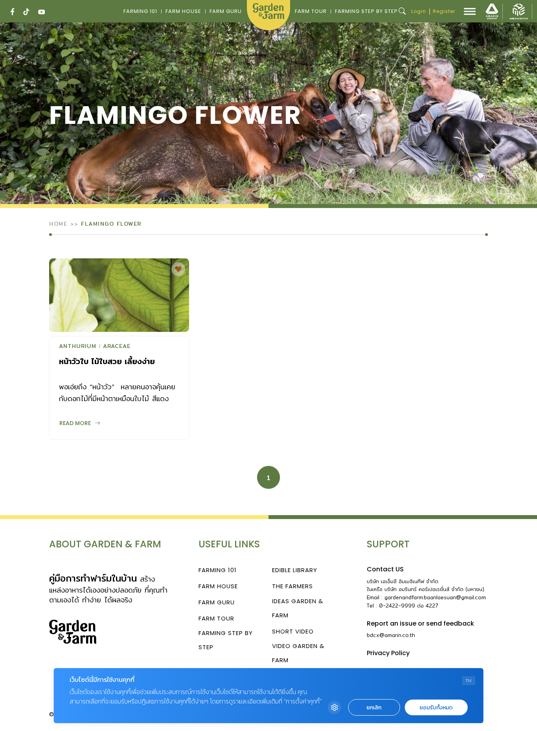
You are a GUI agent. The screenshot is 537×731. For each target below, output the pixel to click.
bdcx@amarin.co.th (391, 635)
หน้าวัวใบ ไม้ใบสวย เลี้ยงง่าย (107, 361)
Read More (75, 423)
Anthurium (77, 346)
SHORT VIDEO (293, 631)
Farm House (183, 11)
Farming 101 (140, 11)
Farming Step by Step (366, 11)
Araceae (117, 346)
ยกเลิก (373, 707)
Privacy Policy (388, 652)
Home (58, 223)
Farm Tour (311, 11)
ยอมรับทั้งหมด (435, 707)
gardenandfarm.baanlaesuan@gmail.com (435, 597)
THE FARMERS (292, 586)
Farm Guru (226, 11)
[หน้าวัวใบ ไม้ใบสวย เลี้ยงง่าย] (119, 295)
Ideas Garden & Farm (297, 608)
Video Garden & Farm (298, 653)
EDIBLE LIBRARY (294, 570)
